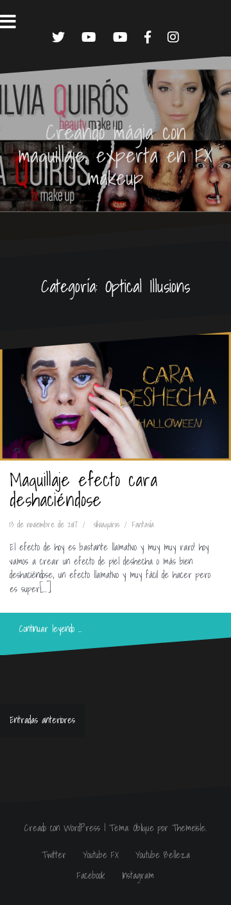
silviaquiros (106, 524)
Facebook (91, 875)
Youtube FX (101, 855)
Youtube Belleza (162, 855)
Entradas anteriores (42, 720)
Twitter (54, 855)
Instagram (138, 875)
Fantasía (143, 524)
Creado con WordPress (62, 828)
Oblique (143, 828)
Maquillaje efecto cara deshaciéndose (83, 489)
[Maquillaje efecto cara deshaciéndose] (115, 396)
